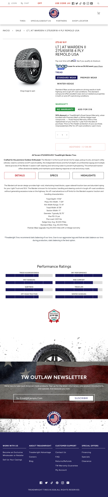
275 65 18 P (61, 42)
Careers (33, 457)
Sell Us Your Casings (12, 460)
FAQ (57, 457)
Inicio (6, 30)
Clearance (86, 461)
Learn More (98, 66)
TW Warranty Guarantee (66, 466)
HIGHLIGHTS (88, 175)
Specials (86, 457)
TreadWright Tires (38, 490)
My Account (61, 470)
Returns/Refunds (63, 461)
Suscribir (81, 398)
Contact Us (60, 452)
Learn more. (96, 126)
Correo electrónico (26, 401)
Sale (18, 30)
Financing (86, 452)
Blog (31, 461)
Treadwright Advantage (40, 452)
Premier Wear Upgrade (37, 228)
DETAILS (20, 175)
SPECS (54, 175)
